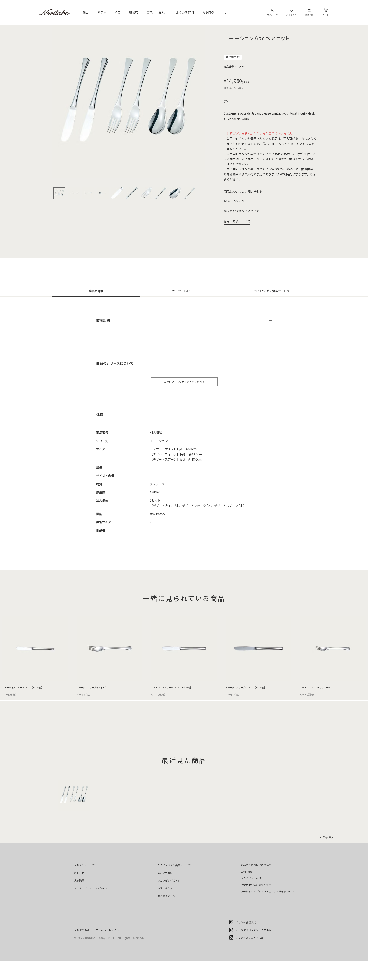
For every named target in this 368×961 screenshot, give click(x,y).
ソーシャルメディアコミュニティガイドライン (267, 891)
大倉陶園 (79, 880)
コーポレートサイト (107, 930)
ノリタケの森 (81, 930)
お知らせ (79, 873)
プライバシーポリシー (253, 878)
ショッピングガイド (168, 880)
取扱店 (133, 12)
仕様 (99, 414)
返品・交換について (237, 221)
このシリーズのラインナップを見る (184, 381)
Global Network (238, 118)
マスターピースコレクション (90, 888)
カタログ (208, 12)
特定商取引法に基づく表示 (256, 885)
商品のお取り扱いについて (241, 211)
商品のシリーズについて (115, 363)
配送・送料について (237, 201)
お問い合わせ (165, 888)
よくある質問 (185, 12)
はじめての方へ (166, 896)
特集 (118, 12)
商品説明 (103, 320)
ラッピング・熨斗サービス (272, 291)
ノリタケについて (84, 865)
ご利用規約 (247, 871)
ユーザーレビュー (184, 291)
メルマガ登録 (165, 873)
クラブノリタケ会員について (174, 865)
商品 (86, 12)
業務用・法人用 (157, 12)
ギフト (101, 12)
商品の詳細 (96, 291)
